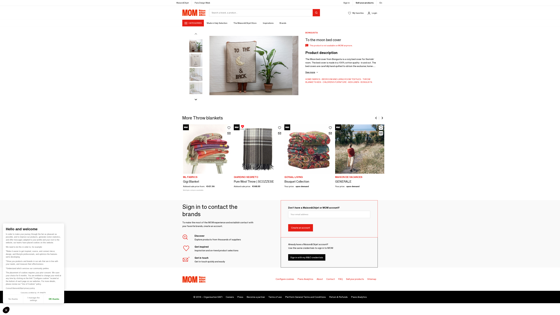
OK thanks (54, 299)
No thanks (13, 299)
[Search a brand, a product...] (316, 12)
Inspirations (268, 23)
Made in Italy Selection (217, 23)
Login (374, 13)
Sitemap (371, 279)
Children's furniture (335, 82)
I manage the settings (33, 298)
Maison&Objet (182, 3)
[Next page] (382, 118)
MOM (194, 13)
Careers (230, 297)
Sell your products (365, 2)
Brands (283, 23)
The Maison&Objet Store (245, 23)
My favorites (358, 13)
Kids (319, 82)
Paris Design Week (202, 3)
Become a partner (256, 297)
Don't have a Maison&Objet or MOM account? (314, 207)
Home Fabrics (312, 79)
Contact (330, 279)
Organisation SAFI (213, 297)
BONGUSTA (366, 82)
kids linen (353, 82)
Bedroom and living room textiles (341, 79)
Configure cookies (285, 279)
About (320, 279)
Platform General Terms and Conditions (305, 297)
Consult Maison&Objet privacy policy (20, 288)
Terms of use (275, 297)
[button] (6, 310)
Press (240, 297)
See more (310, 72)
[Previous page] (376, 118)
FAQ (340, 279)
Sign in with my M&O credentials (306, 257)
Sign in (346, 2)
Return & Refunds (338, 297)
